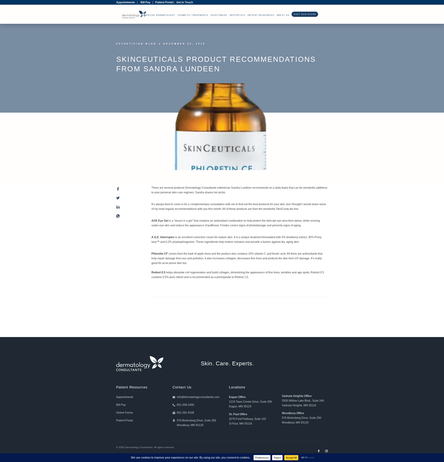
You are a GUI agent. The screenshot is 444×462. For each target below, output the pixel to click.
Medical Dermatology (159, 15)
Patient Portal (164, 2)
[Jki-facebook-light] (318, 451)
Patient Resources (261, 15)
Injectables (218, 15)
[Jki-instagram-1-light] (326, 451)
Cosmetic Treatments (193, 15)
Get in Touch (184, 2)
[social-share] (130, 190)
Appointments (125, 2)
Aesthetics (237, 15)
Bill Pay (145, 2)
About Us (283, 15)
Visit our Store (304, 14)
